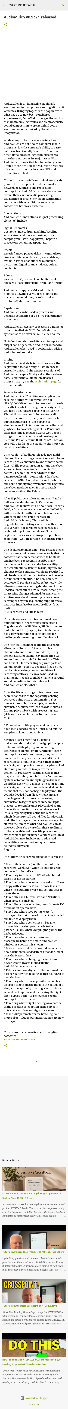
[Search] (63, 5)
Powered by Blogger (36, 1398)
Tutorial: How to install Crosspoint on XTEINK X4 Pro (29, 1306)
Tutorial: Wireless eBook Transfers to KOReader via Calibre (33, 1252)
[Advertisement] (34, 66)
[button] (6, 25)
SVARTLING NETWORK (22, 5)
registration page (46, 381)
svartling (35, 1405)
